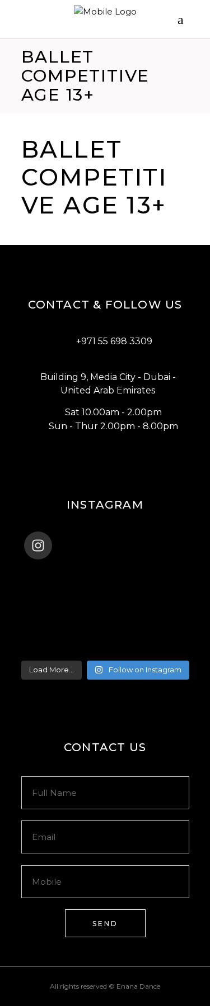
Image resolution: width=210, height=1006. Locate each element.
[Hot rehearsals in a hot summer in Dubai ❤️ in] (105, 575)
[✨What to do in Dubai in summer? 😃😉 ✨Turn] (105, 618)
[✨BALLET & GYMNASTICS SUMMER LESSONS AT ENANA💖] (105, 647)
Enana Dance (138, 986)
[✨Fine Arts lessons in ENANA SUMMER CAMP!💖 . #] (105, 589)
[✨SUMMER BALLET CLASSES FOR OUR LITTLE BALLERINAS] (105, 633)
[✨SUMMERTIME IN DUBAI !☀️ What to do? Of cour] (105, 604)
